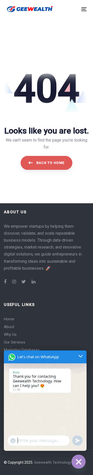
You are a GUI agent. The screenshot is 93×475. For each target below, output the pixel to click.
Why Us (10, 334)
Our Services (14, 342)
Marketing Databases (22, 350)
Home (9, 319)
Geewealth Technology (52, 462)
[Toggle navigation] (73, 9)
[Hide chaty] (79, 462)
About (9, 326)
